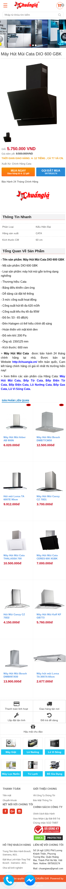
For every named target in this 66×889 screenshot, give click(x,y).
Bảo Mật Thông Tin (42, 800)
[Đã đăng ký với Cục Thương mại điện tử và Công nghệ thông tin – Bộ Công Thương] (46, 829)
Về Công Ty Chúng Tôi (44, 795)
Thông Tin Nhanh (17, 217)
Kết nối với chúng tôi (18, 804)
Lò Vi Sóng (54, 752)
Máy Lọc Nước (11, 773)
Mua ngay (18, 172)
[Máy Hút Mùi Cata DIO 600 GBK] (7, 137)
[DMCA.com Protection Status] (48, 837)
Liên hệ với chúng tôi (48, 844)
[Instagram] (19, 811)
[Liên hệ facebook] (30, 880)
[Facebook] (5, 811)
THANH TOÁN (11, 788)
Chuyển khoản (10, 800)
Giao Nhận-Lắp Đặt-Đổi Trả (46, 818)
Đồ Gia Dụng (54, 773)
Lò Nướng (33, 752)
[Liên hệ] (9, 880)
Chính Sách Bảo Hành (44, 813)
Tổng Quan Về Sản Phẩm (23, 251)
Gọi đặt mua (51, 172)
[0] (59, 6)
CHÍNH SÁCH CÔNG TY (47, 807)
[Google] (12, 811)
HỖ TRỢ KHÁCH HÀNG (17, 844)
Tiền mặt (7, 795)
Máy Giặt (11, 752)
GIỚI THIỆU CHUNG (45, 788)
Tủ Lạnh (33, 773)
